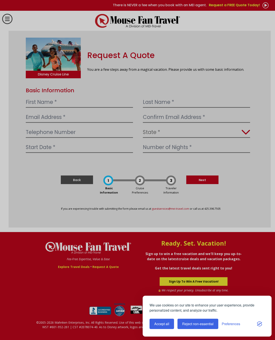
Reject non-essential (198, 323)
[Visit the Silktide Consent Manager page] (259, 324)
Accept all (161, 323)
